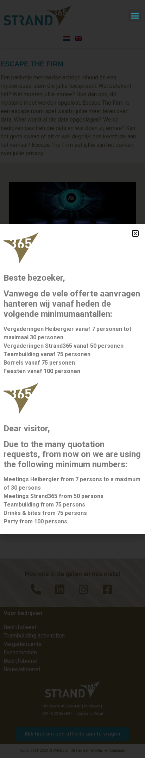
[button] (134, 15)
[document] (72, 379)
